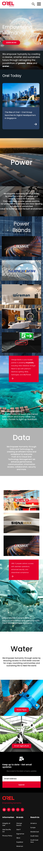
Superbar (19, 842)
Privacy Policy (7, 836)
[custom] (22, 809)
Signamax (20, 834)
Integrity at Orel (6, 824)
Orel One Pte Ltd (6, 831)
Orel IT (18, 830)
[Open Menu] (39, 4)
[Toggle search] (33, 4)
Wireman (19, 846)
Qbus (18, 838)
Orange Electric (19, 824)
